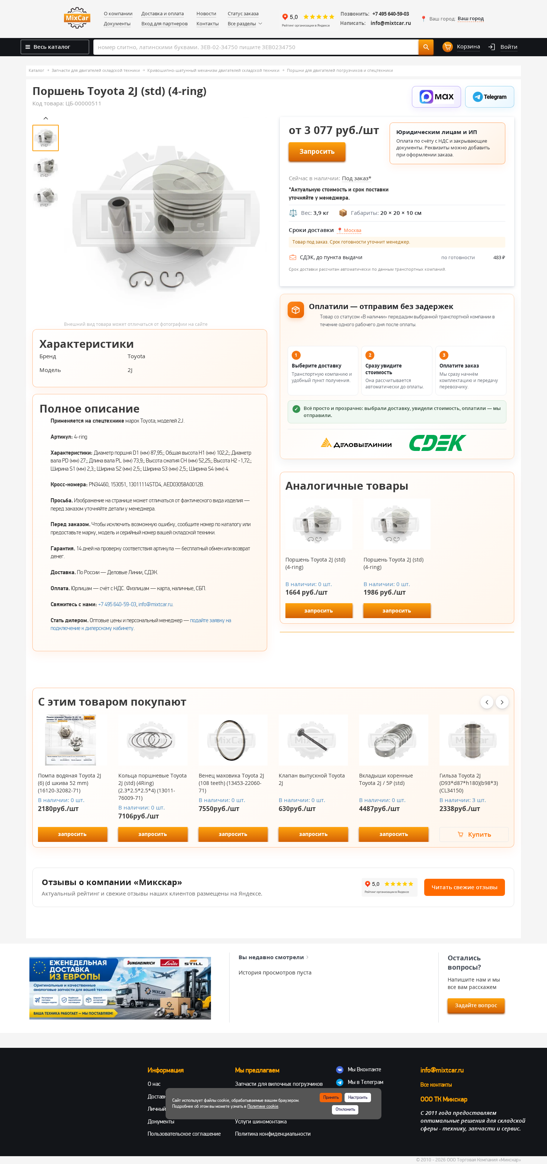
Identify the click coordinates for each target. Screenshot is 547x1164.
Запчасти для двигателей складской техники (96, 70)
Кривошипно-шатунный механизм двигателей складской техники (213, 70)
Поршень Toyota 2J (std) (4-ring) (315, 563)
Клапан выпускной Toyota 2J (312, 779)
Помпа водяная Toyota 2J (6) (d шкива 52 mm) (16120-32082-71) (69, 783)
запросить (318, 610)
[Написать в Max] (436, 97)
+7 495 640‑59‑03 (117, 604)
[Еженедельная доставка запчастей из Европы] (120, 988)
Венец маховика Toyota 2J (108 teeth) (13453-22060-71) (231, 783)
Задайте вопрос (476, 1005)
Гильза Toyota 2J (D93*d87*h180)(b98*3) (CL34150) (468, 783)
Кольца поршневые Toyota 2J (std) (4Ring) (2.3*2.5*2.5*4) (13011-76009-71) (152, 786)
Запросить (317, 151)
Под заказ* (356, 178)
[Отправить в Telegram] (489, 97)
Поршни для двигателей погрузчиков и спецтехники (340, 70)
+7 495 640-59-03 (390, 14)
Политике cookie (262, 1106)
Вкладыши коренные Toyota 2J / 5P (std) (386, 779)
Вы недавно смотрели (271, 957)
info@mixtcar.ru (391, 23)
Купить (479, 834)
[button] (452, 18)
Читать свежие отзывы (465, 887)
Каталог (36, 70)
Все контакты (436, 1084)
